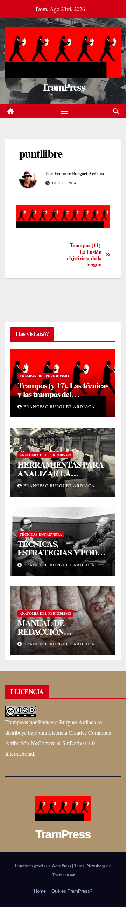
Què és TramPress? (71, 891)
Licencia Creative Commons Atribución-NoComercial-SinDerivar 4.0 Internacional (58, 743)
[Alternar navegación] (64, 111)
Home (40, 891)
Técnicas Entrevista (41, 534)
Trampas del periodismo (44, 375)
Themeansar (63, 874)
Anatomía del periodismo (45, 455)
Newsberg (96, 865)
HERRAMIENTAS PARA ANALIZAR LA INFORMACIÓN (61, 473)
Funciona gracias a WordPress (43, 865)
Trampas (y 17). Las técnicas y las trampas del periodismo (63, 394)
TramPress (63, 86)
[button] (116, 111)
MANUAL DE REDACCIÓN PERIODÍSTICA (45, 631)
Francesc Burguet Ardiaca (79, 174)
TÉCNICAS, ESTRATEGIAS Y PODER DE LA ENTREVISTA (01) (63, 552)
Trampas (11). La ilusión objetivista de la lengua (84, 255)
